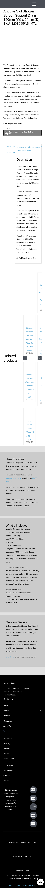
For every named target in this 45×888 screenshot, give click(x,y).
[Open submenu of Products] (41, 710)
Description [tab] (9, 153)
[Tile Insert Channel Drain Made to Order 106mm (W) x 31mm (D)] (30, 363)
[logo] (12, 2)
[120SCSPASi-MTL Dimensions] (22, 44)
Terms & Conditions (16, 885)
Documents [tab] (9, 147)
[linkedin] (12, 699)
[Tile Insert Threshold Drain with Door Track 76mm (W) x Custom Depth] (30, 316)
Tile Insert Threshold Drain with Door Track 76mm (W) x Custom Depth (29, 339)
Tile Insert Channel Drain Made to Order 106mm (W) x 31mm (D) (29, 386)
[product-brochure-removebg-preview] (10, 814)
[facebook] (4, 699)
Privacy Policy (30, 885)
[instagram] (8, 699)
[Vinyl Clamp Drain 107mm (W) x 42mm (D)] (30, 409)
